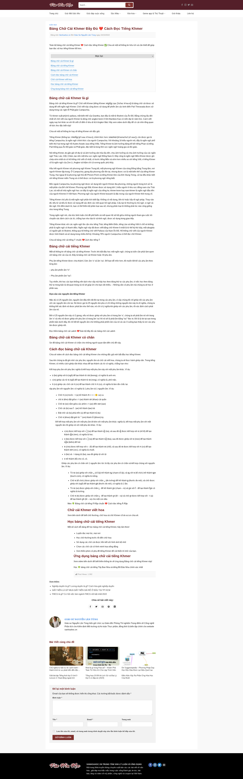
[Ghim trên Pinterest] (108, 607)
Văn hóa (131, 13)
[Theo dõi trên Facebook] (182, 5)
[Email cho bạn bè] (102, 607)
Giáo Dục (53, 25)
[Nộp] (129, 5)
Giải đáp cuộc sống (95, 13)
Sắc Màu (115, 13)
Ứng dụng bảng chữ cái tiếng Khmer (67, 89)
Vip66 (3, 758)
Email (90, 719)
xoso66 (11, 758)
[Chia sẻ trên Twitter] (96, 607)
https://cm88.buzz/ (32, 758)
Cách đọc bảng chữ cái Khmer (64, 75)
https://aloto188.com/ (70, 758)
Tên (55, 719)
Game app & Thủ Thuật (153, 13)
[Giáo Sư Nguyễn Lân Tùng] (55, 622)
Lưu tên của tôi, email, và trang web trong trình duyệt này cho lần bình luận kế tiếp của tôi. (95, 731)
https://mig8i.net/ (50, 758)
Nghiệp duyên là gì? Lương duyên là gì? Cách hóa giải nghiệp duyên (83, 586)
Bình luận (57, 698)
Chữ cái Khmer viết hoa (61, 79)
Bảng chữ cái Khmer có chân (64, 70)
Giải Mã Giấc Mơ (72, 13)
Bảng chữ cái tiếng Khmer (62, 66)
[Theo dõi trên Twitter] (189, 5)
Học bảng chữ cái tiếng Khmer (64, 84)
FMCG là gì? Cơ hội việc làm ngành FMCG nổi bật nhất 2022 (79, 594)
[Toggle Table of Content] (151, 56)
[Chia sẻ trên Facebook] (90, 607)
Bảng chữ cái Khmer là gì (62, 61)
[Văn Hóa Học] (62, 5)
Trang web (126, 719)
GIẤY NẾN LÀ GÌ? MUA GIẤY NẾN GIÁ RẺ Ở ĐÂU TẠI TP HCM (81, 590)
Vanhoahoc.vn (64, 35)
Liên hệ (190, 13)
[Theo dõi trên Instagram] (185, 5)
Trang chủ (53, 13)
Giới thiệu (176, 13)
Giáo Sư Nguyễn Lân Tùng (85, 35)
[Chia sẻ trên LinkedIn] (114, 607)
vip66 (19, 758)
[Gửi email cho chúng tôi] (192, 5)
